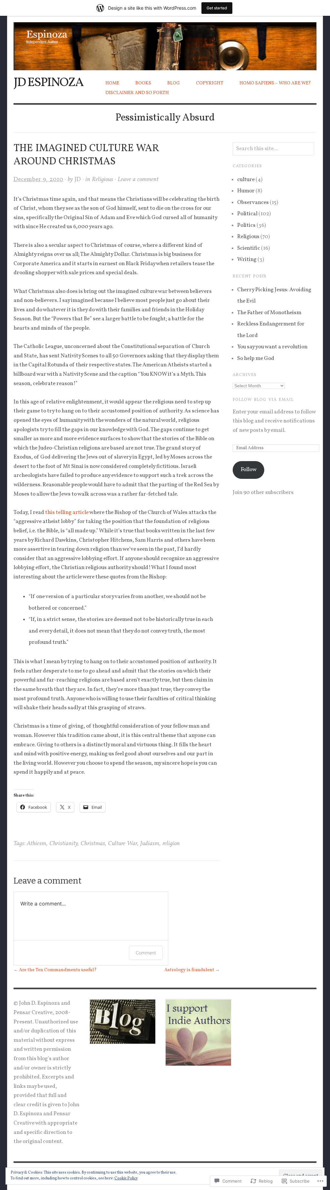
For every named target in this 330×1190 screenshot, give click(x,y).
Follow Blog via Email (263, 400)
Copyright (209, 83)
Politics (246, 225)
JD (77, 179)
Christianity (63, 843)
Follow (249, 469)
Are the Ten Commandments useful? (58, 970)
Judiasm (150, 843)
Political (247, 214)
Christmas (93, 843)
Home (112, 83)
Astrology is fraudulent (189, 970)
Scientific (248, 248)
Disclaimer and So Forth (137, 93)
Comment (146, 952)
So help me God (255, 358)
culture (246, 179)
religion (171, 843)
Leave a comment (138, 179)
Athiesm (36, 843)
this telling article (67, 512)
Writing (247, 259)
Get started (217, 7)
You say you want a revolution (272, 347)
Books (143, 83)
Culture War (122, 843)
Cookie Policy (126, 1178)
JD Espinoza (48, 83)
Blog (173, 83)
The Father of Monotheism (269, 312)
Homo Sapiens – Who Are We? (275, 83)
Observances (253, 202)
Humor (246, 191)
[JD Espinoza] (165, 42)
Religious (102, 179)
